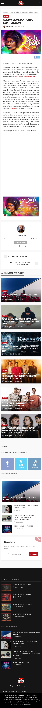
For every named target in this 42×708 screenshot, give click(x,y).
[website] (16, 246)
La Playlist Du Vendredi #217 (22, 584)
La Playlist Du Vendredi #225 (22, 594)
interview (13, 108)
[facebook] (19, 246)
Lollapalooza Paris (29, 77)
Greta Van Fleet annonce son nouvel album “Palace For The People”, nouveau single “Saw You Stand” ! (19, 430)
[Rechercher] (39, 3)
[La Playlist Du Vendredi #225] (6, 597)
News (6, 16)
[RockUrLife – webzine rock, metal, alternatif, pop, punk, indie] (21, 680)
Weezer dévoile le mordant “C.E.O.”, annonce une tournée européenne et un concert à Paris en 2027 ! (19, 376)
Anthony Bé (9, 26)
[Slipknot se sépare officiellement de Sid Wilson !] (21, 290)
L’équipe (12, 686)
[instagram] (25, 246)
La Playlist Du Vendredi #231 (22, 614)
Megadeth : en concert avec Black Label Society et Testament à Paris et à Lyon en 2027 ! (20, 348)
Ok (11, 705)
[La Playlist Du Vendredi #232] (6, 607)
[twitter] (22, 246)
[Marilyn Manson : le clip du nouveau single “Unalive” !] (7, 509)
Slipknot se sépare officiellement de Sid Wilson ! (19, 295)
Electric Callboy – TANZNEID (23, 526)
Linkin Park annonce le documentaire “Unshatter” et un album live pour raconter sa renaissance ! (18, 403)
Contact (23, 691)
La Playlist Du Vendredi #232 (22, 604)
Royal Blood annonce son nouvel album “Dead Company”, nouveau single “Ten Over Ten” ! (20, 321)
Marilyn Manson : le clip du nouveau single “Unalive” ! (26, 507)
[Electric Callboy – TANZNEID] (7, 529)
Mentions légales (22, 686)
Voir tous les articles (20, 242)
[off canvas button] (2, 3)
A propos (6, 686)
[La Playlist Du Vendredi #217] (6, 587)
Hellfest (18, 77)
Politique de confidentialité (11, 691)
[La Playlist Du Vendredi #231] (6, 617)
